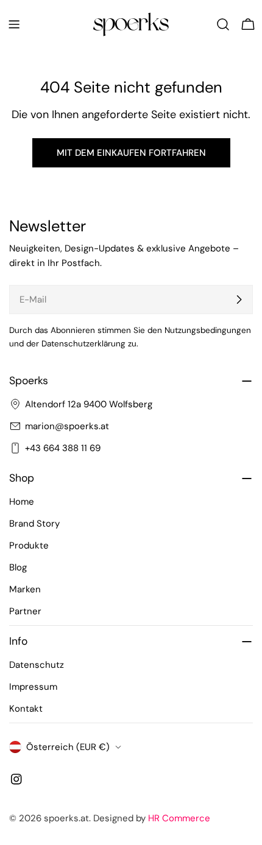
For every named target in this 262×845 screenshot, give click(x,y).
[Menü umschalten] (14, 24)
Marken (25, 589)
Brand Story (34, 523)
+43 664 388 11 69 (63, 448)
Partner (25, 611)
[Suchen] (223, 24)
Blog (18, 567)
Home (21, 502)
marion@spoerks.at (67, 426)
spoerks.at (66, 818)
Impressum (33, 687)
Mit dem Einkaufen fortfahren (131, 153)
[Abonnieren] (239, 299)
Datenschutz (36, 665)
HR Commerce (179, 818)
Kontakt (26, 709)
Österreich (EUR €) (68, 747)
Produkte (29, 545)
